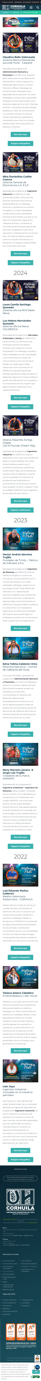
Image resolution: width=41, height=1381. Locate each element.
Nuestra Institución (10, 1300)
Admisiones (7, 1306)
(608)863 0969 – (17, 1235)
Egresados (6, 1314)
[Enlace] (14, 7)
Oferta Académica (9, 1303)
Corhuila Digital (8, 1274)
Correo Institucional (10, 1264)
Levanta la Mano (9, 1261)
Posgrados (25, 1306)
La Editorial (26, 1303)
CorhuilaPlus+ (27, 1261)
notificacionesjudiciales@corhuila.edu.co (20, 1179)
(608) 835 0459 (14, 1245)
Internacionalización (10, 1311)
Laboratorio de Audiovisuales (8, 1286)
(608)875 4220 (28, 1235)
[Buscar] (38, 7)
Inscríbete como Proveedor (27, 1270)
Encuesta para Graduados (8, 1267)
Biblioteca (6, 1308)
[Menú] (31, 7)
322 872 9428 (24, 1245)
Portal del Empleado (29, 1264)
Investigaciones (27, 1300)
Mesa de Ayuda (8, 1289)
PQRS (5, 1282)
